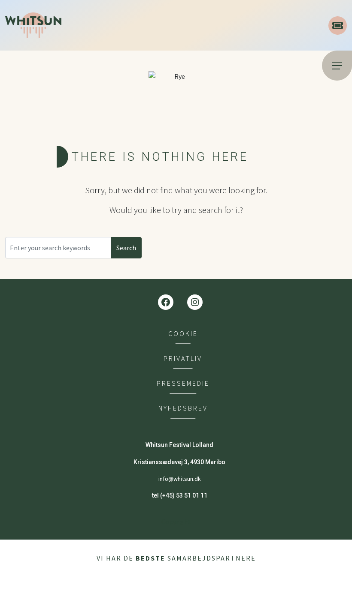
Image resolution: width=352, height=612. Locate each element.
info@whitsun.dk (179, 479)
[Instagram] (195, 302)
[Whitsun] (163, 25)
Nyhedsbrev (183, 408)
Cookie (183, 334)
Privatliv (183, 358)
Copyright (176, 521)
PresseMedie (183, 383)
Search (126, 247)
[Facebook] (165, 302)
